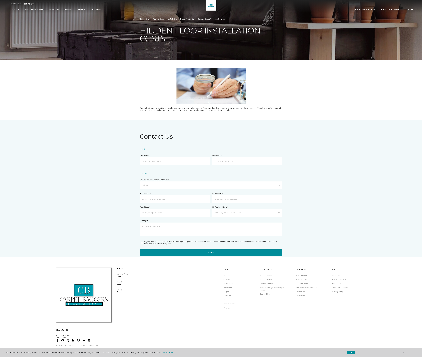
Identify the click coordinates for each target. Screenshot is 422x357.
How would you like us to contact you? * (155, 180)
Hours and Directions (365, 10)
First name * (144, 155)
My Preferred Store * (220, 207)
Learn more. (168, 353)
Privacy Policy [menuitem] (337, 292)
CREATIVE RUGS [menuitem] (96, 10)
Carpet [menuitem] (226, 292)
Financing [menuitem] (227, 308)
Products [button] (14, 10)
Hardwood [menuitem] (228, 288)
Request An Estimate (389, 10)
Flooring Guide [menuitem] (302, 284)
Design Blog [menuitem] (265, 294)
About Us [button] (68, 10)
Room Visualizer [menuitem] (266, 279)
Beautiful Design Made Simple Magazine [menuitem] (272, 289)
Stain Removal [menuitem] (301, 275)
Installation (172, 19)
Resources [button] (54, 10)
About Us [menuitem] (336, 275)
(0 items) (412, 9)
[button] (404, 9)
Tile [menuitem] (225, 300)
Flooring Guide (158, 19)
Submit (211, 253)
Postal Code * (145, 207)
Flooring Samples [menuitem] (267, 284)
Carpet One (144, 19)
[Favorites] (408, 9)
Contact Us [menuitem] (336, 284)
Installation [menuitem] (300, 296)
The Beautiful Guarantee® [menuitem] (306, 288)
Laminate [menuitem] (227, 296)
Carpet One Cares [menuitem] (339, 279)
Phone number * (146, 193)
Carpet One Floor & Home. (72, 345)
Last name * (216, 155)
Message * (144, 221)
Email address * (218, 193)
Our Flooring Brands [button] (34, 10)
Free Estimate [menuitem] (229, 304)
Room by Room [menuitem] (266, 275)
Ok (351, 352)
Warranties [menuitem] (300, 292)
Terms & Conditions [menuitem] (340, 288)
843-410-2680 (29, 4)
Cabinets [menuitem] (81, 10)
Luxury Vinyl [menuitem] (228, 284)
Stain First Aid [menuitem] (301, 279)
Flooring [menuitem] (227, 275)
